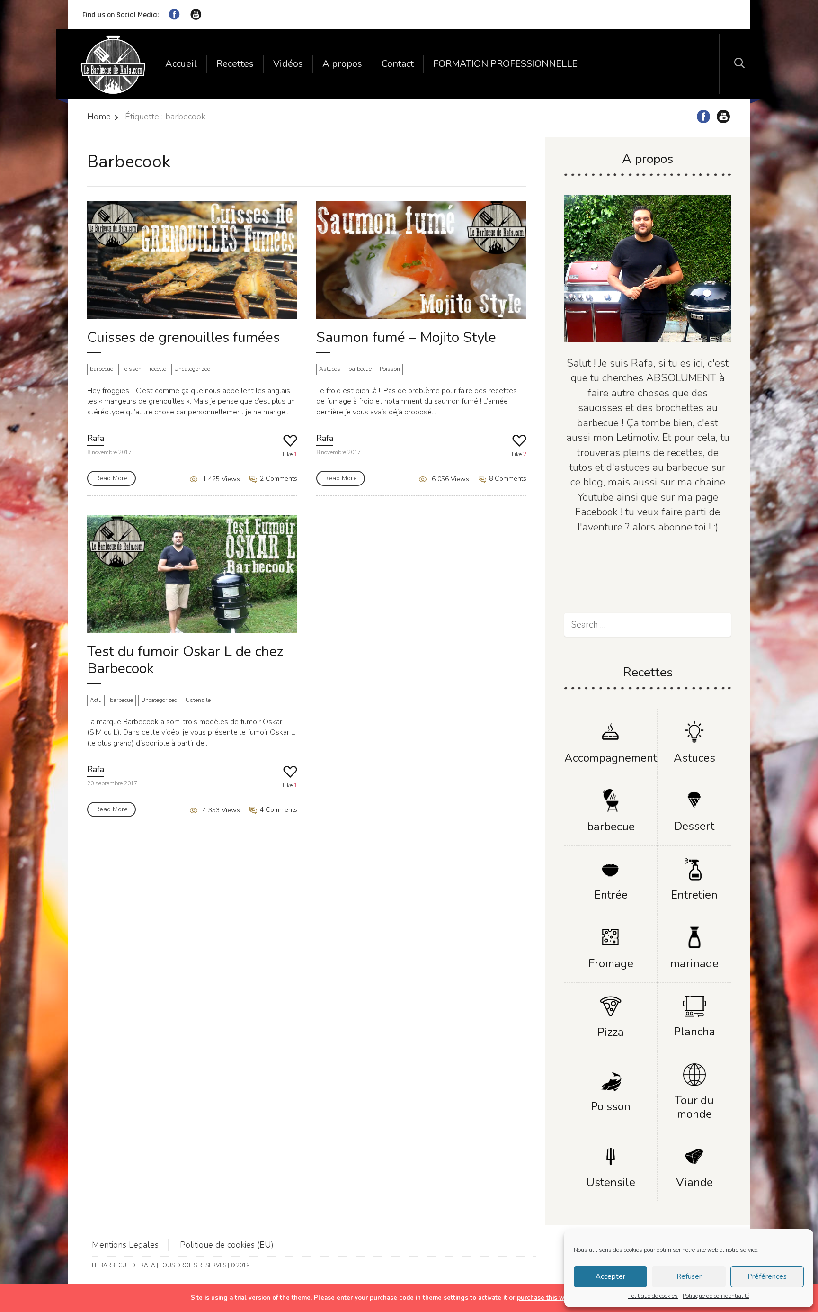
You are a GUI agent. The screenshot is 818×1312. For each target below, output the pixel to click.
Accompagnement (610, 757)
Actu (96, 700)
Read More (111, 478)
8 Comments (506, 478)
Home (99, 116)
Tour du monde (694, 1107)
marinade (694, 963)
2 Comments (277, 478)
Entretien (694, 894)
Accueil (181, 63)
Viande (694, 1182)
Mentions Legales (125, 1244)
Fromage (610, 963)
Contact (398, 63)
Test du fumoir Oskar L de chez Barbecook (185, 660)
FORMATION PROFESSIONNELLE (505, 63)
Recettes (235, 63)
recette (158, 369)
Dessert (694, 826)
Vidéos (288, 63)
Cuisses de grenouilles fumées (183, 337)
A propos (342, 63)
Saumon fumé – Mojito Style (406, 337)
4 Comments (277, 809)
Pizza (610, 1032)
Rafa (95, 438)
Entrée (611, 894)
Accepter (610, 1276)
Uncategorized (192, 369)
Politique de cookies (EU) (227, 1244)
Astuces (329, 369)
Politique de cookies (653, 1296)
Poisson (131, 369)
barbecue (101, 369)
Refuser (689, 1276)
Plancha (694, 1031)
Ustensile (198, 700)
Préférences (767, 1276)
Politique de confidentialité (716, 1296)
